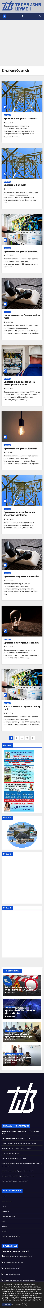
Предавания (5, 1211)
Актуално (7, 115)
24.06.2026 (9, 189)
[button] (40, 16)
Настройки (18, 1304)
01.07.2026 (9, 122)
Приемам (7, 1304)
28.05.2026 (9, 713)
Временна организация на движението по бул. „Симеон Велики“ (19, 990)
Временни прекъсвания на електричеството (19, 383)
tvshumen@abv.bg (14, 1274)
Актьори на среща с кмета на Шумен (14, 1158)
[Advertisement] (22, 43)
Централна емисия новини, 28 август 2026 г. (17, 1138)
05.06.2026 (9, 388)
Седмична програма (8, 1216)
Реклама (4, 1226)
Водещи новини (10, 1030)
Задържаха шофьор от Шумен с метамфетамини (18, 1171)
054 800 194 (19, 1262)
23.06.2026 (9, 255)
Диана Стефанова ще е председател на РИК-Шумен (19, 1035)
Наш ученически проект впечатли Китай (15, 1181)
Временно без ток (14, 185)
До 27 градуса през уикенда (11, 1153)
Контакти (5, 1231)
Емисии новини (10, 1007)
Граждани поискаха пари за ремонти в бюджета (18, 1176)
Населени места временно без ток (22, 316)
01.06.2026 (9, 647)
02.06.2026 (9, 580)
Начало (4, 1196)
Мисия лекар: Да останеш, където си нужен (18, 1058)
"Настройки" (11, 1293)
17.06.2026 (9, 322)
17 (27, 738)
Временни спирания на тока (20, 118)
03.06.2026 (10, 519)
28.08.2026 (11, 993)
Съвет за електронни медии (11, 1236)
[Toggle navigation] (22, 16)
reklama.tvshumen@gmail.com (25, 1280)
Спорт (4, 1221)
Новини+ (19, 1030)
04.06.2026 (10, 452)
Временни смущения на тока (21, 576)
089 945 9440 (14, 1268)
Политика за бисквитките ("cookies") (29, 1297)
